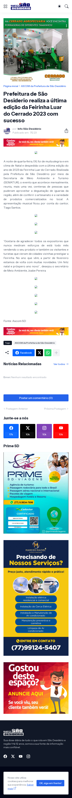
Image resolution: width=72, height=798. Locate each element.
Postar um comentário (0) (36, 398)
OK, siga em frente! (50, 783)
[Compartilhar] (65, 130)
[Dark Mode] (59, 6)
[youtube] (20, 756)
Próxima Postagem (55, 408)
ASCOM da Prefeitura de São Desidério (43, 86)
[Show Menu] (5, 6)
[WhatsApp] (47, 352)
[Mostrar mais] (56, 352)
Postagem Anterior (17, 408)
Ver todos (59, 364)
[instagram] (28, 756)
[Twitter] (39, 352)
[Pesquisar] (66, 6)
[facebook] (5, 756)
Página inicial (10, 86)
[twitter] (13, 756)
